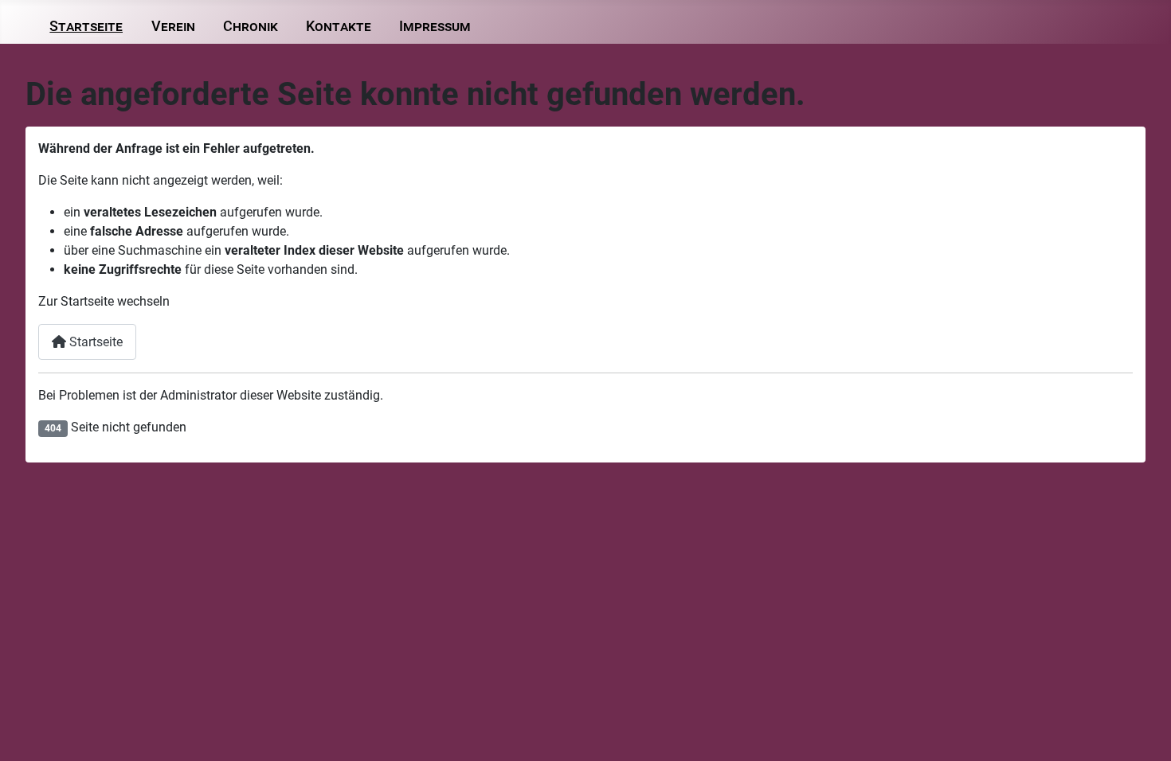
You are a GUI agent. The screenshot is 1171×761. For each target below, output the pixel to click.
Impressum (435, 26)
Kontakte (338, 26)
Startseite (86, 26)
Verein (173, 26)
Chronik (250, 26)
